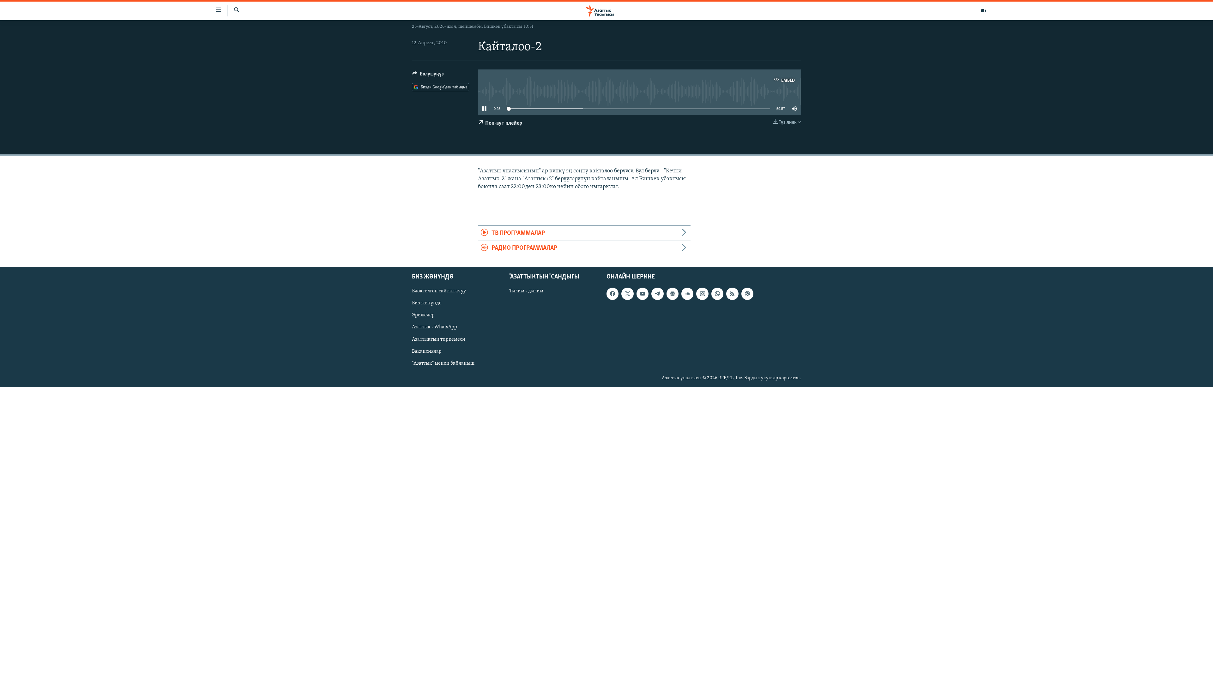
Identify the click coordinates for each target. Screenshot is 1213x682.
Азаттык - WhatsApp (434, 327)
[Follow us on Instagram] (702, 294)
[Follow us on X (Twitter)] (627, 294)
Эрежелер (423, 315)
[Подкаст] (747, 294)
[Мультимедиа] (983, 10)
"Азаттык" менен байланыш (443, 363)
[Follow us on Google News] (673, 294)
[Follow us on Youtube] (643, 294)
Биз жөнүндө (427, 303)
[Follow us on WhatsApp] (717, 294)
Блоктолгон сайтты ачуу (439, 291)
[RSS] (732, 294)
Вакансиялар (427, 351)
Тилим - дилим (526, 291)
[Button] (428, 75)
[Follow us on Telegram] (657, 294)
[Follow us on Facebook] (612, 294)
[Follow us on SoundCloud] (687, 294)
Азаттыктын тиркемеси (438, 339)
